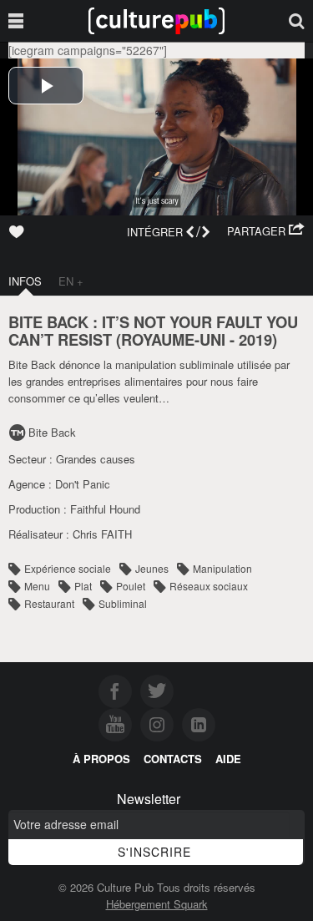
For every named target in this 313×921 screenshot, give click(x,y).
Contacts (173, 759)
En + (70, 281)
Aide (228, 759)
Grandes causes (95, 459)
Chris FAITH (102, 534)
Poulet (130, 586)
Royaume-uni (173, 339)
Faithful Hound (105, 509)
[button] (266, 231)
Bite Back (52, 432)
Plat (83, 586)
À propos (101, 759)
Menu (37, 586)
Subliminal (122, 603)
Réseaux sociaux (208, 586)
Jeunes (152, 568)
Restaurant (49, 603)
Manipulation (222, 568)
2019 (255, 339)
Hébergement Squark (157, 904)
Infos (25, 281)
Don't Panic (82, 484)
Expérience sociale (67, 568)
